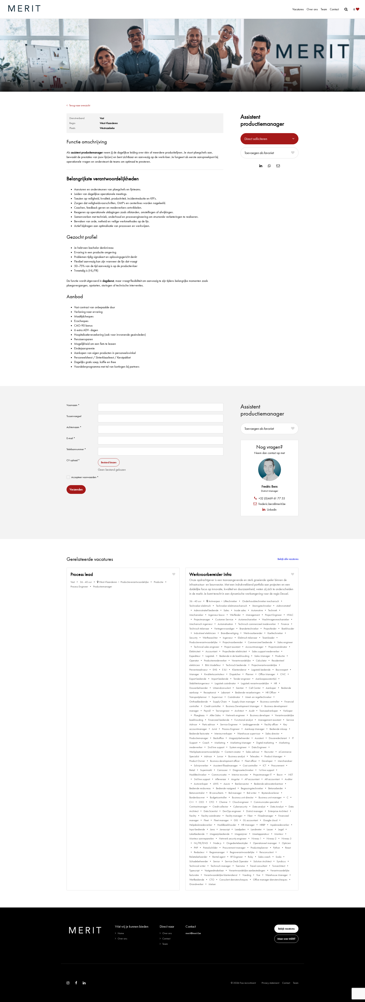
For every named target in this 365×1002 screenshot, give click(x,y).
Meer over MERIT (286, 938)
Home (121, 933)
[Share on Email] (278, 166)
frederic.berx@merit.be (272, 504)
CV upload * (73, 460)
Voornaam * (73, 405)
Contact (334, 9)
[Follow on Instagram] (68, 983)
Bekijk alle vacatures (288, 559)
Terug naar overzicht (79, 105)
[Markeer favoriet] (173, 574)
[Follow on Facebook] (76, 983)
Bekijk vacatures (286, 928)
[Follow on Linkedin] (84, 983)
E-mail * (71, 438)
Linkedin (271, 510)
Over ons (312, 9)
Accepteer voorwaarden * (84, 477)
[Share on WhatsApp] (269, 166)
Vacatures (298, 9)
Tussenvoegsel (74, 416)
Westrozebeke (107, 128)
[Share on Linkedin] (260, 166)
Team (324, 9)
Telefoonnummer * (76, 449)
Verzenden (76, 489)
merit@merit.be (193, 933)
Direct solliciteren (255, 139)
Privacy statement (270, 983)
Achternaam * (74, 427)
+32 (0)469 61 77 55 (271, 498)
